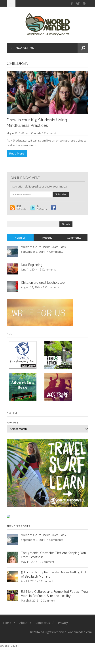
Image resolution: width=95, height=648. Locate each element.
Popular (20, 237)
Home (7, 623)
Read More (16, 153)
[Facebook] (72, 3)
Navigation (24, 48)
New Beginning (31, 265)
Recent (47, 237)
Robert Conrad (31, 133)
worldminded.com (80, 632)
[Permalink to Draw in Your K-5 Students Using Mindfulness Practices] (47, 92)
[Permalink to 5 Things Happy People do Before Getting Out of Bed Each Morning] (12, 576)
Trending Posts (18, 526)
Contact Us (43, 623)
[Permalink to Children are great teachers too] (12, 287)
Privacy (63, 623)
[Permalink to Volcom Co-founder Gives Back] (12, 251)
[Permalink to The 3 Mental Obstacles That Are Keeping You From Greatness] (12, 557)
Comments (74, 237)
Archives (12, 423)
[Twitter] (78, 3)
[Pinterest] (84, 3)
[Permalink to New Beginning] (12, 269)
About (23, 623)
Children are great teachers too (43, 282)
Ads (9, 334)
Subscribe (21, 207)
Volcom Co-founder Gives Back (43, 247)
